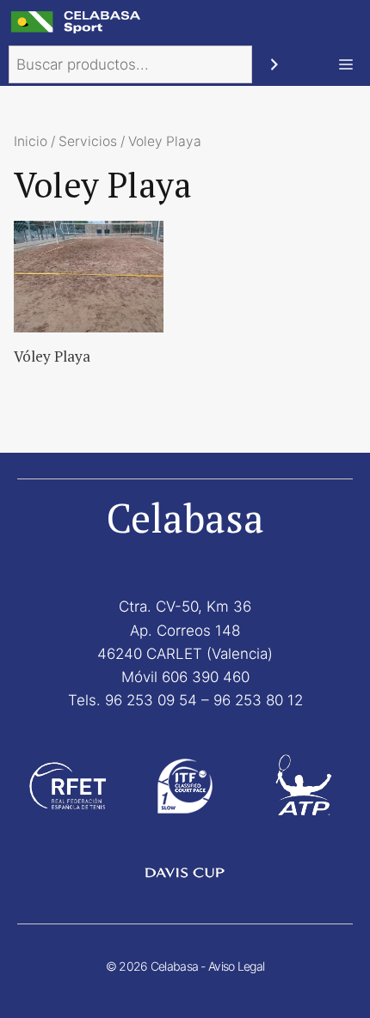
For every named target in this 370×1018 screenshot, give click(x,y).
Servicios (88, 141)
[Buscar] (274, 65)
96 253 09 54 (151, 700)
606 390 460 (206, 677)
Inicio (30, 141)
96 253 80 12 (258, 700)
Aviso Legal (236, 966)
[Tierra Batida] (77, 21)
